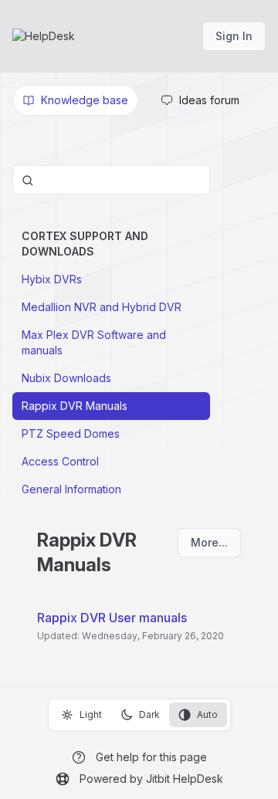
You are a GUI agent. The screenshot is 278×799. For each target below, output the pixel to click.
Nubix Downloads (66, 377)
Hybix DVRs (52, 279)
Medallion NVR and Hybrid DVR (101, 306)
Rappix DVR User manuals (112, 617)
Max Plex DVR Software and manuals (94, 342)
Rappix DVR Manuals (74, 405)
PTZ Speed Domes (71, 433)
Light (91, 714)
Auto (207, 714)
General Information (71, 489)
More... (209, 542)
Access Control (60, 461)
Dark (149, 714)
